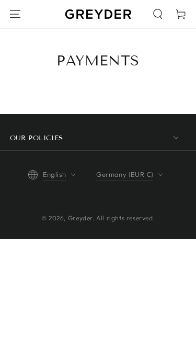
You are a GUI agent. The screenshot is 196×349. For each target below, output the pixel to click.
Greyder (80, 218)
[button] (157, 14)
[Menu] (15, 14)
